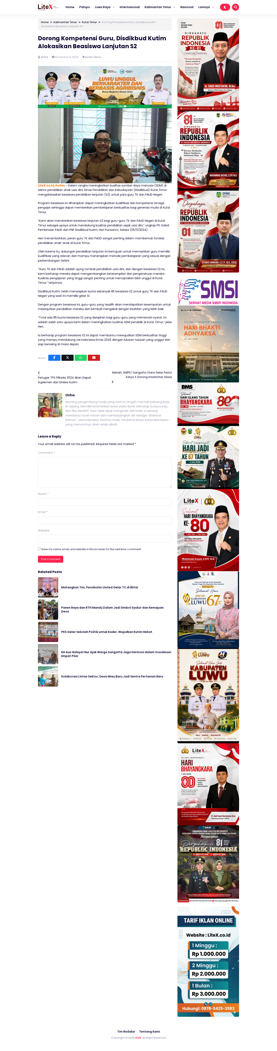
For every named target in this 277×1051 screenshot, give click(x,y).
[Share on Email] (94, 358)
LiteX (138, 1037)
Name (43, 494)
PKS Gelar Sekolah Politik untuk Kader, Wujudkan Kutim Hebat (106, 632)
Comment (46, 453)
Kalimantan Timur (158, 7)
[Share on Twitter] (67, 358)
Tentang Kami (149, 1032)
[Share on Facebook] (54, 358)
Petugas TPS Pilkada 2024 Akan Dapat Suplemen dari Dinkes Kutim (64, 380)
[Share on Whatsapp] (81, 358)
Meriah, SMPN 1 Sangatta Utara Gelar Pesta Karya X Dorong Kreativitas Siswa (142, 375)
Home (70, 7)
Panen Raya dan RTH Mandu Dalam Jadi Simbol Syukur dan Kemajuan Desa (112, 610)
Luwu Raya (103, 7)
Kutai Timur (93, 57)
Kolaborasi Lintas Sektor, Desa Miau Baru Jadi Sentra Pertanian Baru (112, 676)
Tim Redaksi (126, 1032)
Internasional (130, 7)
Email (43, 512)
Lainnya (204, 7)
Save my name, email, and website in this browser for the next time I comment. (91, 549)
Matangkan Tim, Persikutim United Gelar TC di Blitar (99, 587)
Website (43, 530)
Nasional (186, 7)
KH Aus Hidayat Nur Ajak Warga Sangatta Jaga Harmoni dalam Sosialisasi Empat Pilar (116, 654)
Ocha (45, 57)
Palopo (84, 7)
